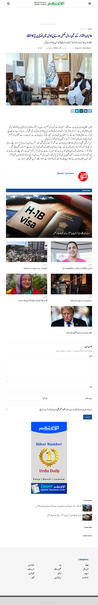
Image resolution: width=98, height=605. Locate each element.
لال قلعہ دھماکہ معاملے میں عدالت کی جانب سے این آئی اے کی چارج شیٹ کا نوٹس (58, 506)
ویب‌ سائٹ (89, 398)
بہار (60, 565)
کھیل (33, 577)
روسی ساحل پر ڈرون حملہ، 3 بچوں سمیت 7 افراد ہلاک (81, 301)
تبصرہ (90, 356)
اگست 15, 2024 (60, 48)
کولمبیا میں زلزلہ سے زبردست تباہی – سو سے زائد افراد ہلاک (35, 268)
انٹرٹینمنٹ (85, 577)
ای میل (44, 398)
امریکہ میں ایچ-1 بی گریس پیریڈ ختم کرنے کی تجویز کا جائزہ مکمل (71, 233)
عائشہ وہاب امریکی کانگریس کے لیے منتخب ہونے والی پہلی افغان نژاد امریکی (77, 268)
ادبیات (86, 573)
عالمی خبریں (83, 29)
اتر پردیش (85, 569)
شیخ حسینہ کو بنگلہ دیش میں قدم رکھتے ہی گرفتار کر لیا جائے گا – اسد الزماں (33, 301)
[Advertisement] (49, 14)
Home (90, 29)
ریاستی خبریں (57, 577)
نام (90, 386)
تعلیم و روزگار (57, 569)
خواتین (59, 573)
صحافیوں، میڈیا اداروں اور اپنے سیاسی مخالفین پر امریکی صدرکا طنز (79, 333)
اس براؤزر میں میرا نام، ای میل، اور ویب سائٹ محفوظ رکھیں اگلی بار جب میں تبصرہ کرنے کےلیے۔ (65, 409)
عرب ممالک (31, 569)
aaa (86, 565)
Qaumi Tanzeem (83, 48)
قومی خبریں (31, 573)
